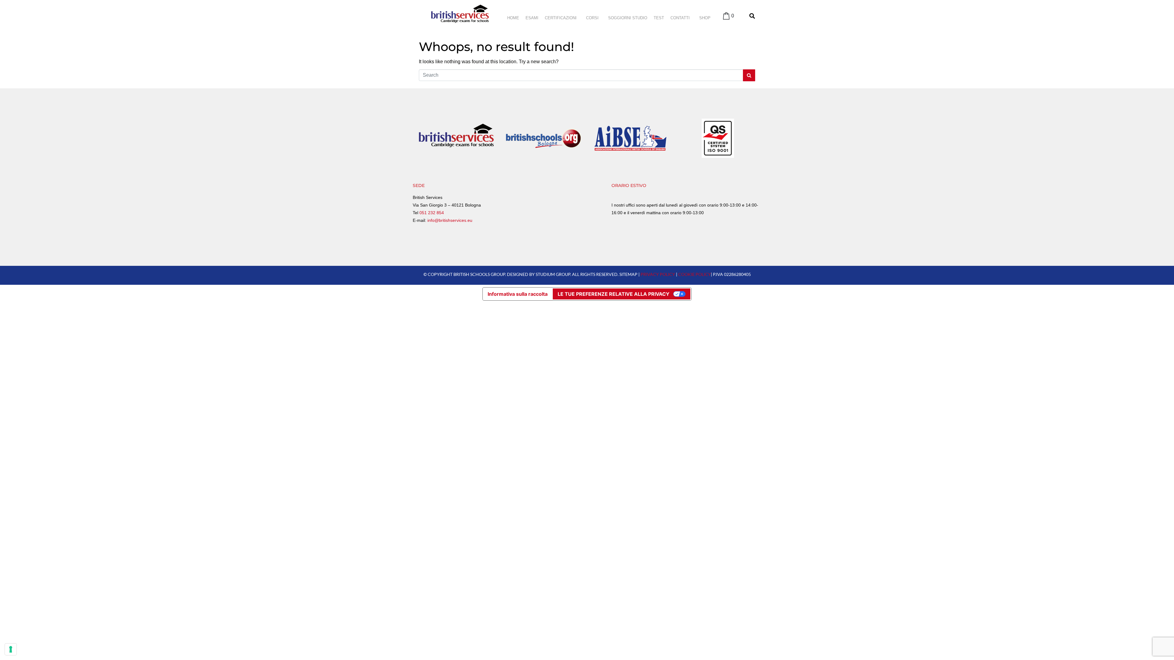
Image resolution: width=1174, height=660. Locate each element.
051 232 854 (431, 212)
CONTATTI (680, 18)
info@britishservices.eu (449, 220)
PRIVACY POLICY (658, 274)
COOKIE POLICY (694, 274)
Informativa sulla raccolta (518, 294)
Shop (705, 18)
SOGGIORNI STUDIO (627, 18)
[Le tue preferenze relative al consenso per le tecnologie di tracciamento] (11, 649)
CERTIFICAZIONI (561, 18)
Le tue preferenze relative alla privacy (614, 294)
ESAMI (532, 18)
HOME (513, 18)
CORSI (592, 18)
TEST (659, 18)
